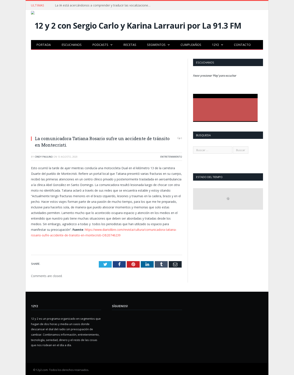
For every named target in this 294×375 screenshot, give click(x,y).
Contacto (242, 45)
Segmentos (156, 45)
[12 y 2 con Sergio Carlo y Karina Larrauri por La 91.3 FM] (136, 24)
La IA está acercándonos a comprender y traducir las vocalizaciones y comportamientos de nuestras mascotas (104, 5)
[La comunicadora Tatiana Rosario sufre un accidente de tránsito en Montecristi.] (106, 95)
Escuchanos (72, 45)
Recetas (129, 45)
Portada (43, 45)
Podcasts (100, 45)
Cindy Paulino (44, 156)
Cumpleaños (191, 45)
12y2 (215, 45)
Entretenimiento (171, 156)
